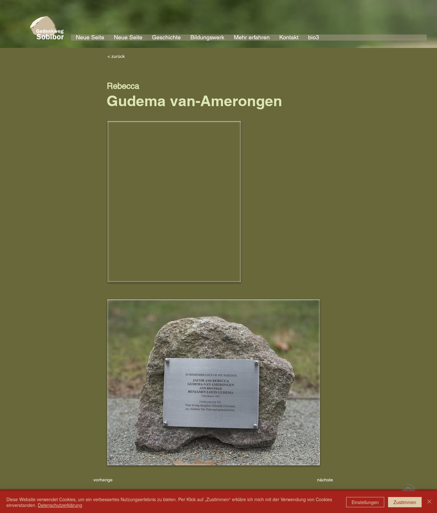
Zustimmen (404, 502)
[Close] (429, 502)
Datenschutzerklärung (60, 505)
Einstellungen (365, 502)
